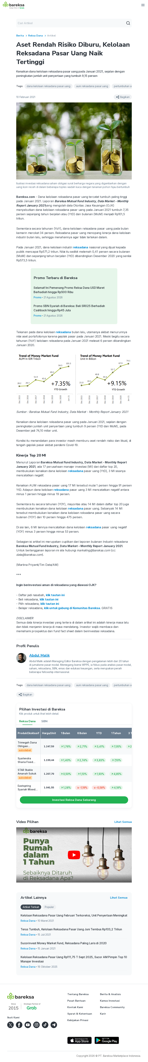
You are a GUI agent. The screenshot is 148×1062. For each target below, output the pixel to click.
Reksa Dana (35, 35)
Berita (20, 35)
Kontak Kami (75, 1007)
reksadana (80, 247)
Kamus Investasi (110, 1000)
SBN (44, 721)
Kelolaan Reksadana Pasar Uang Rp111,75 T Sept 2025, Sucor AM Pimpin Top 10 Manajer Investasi (74, 959)
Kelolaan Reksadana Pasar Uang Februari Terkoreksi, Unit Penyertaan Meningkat (74, 915)
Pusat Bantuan (76, 1000)
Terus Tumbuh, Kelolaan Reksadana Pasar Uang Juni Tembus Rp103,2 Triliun (71, 929)
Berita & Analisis (110, 994)
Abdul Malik (39, 655)
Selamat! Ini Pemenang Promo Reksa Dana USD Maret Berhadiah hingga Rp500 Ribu (69, 290)
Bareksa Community (112, 1007)
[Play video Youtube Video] (74, 855)
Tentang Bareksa (78, 994)
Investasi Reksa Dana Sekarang (74, 800)
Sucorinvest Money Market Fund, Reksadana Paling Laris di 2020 (64, 943)
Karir (103, 1013)
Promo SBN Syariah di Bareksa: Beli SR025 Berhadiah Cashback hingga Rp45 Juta (69, 308)
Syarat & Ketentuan (79, 1013)
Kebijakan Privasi (77, 1020)
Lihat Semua (123, 822)
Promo (38, 297)
